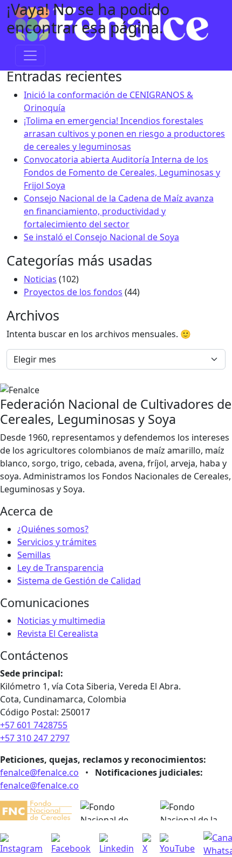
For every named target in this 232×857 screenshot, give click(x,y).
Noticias (40, 279)
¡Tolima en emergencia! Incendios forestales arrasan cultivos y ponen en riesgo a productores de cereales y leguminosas (124, 133)
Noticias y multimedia (61, 620)
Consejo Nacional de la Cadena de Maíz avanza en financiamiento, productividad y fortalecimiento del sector (119, 211)
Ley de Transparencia (60, 568)
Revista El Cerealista (57, 633)
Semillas (34, 555)
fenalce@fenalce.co (39, 772)
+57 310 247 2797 (35, 738)
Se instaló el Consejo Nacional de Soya (101, 237)
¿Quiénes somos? (52, 529)
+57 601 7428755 (33, 725)
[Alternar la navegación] (30, 55)
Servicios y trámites (57, 542)
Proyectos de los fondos (73, 292)
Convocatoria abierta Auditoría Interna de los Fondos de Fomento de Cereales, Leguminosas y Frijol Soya (122, 172)
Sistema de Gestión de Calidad (79, 581)
